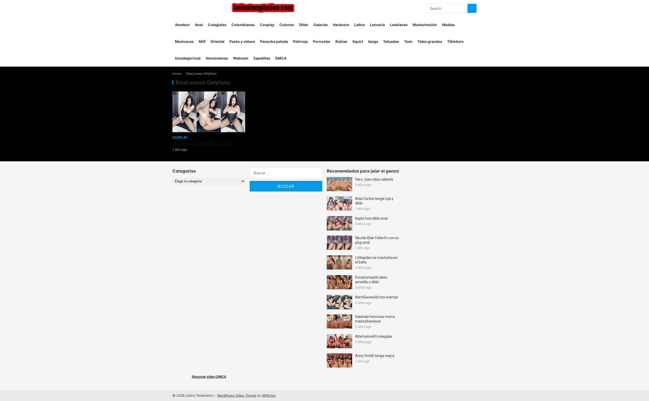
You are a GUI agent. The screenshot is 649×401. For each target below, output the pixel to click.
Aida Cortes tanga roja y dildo (374, 201)
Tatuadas (391, 41)
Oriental (217, 41)
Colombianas (243, 25)
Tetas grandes (430, 41)
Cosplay (267, 25)
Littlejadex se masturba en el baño (376, 260)
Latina (359, 25)
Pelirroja (300, 41)
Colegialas (217, 25)
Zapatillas (261, 58)
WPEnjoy (269, 395)
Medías (448, 25)
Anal (199, 25)
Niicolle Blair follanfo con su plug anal (377, 240)
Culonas (286, 25)
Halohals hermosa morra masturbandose (375, 319)
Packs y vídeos (242, 41)
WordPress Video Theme (236, 395)
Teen (408, 41)
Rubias (341, 41)
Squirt (357, 41)
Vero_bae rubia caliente (374, 179)
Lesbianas (399, 25)
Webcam (240, 58)
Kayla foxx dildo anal (371, 218)
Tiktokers (455, 41)
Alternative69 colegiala (373, 336)
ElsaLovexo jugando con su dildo (201, 144)
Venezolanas (217, 58)
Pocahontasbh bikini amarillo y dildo (371, 279)
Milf (202, 41)
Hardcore (341, 25)
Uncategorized (188, 58)
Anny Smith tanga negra (374, 356)
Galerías (320, 25)
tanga (373, 41)
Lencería (377, 25)
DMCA (280, 58)
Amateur (182, 25)
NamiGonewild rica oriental (376, 297)
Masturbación (425, 25)
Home (176, 73)
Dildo (303, 25)
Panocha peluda (274, 41)
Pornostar (321, 41)
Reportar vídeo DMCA (209, 377)
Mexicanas (184, 41)
